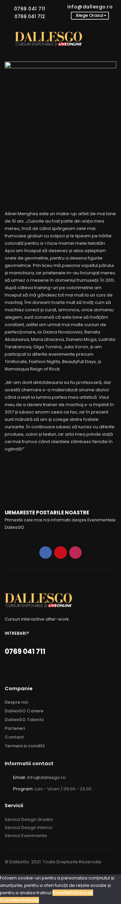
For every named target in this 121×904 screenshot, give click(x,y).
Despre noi (16, 702)
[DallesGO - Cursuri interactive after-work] (48, 39)
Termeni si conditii (24, 746)
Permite (61, 893)
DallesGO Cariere (24, 711)
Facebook (45, 552)
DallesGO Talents (24, 719)
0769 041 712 (29, 16)
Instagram (75, 552)
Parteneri (15, 728)
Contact (14, 737)
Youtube (60, 552)
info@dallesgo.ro (90, 6)
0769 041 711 (29, 8)
